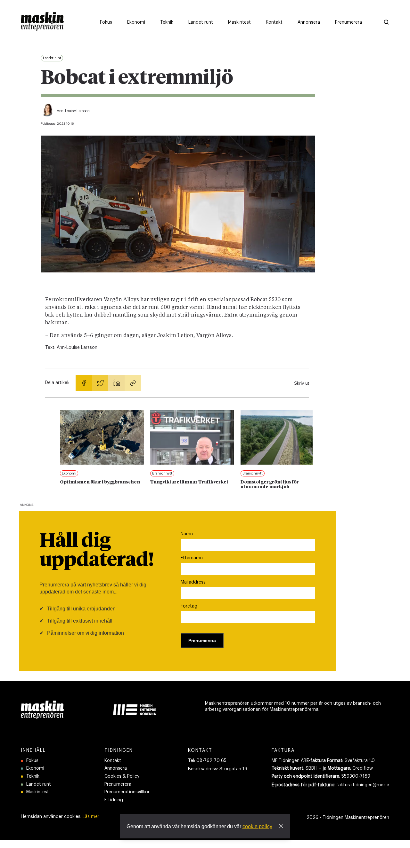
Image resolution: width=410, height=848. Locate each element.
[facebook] (84, 383)
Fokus (32, 760)
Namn (187, 534)
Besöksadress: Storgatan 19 (217, 769)
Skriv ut (301, 383)
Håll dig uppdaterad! (96, 551)
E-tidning (113, 800)
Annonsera (115, 768)
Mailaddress (193, 582)
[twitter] (100, 383)
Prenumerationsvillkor (127, 792)
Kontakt (112, 760)
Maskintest (37, 792)
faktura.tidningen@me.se (362, 785)
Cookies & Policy (121, 776)
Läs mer (91, 816)
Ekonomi (35, 768)
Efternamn (192, 558)
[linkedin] (116, 383)
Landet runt (38, 784)
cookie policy (257, 826)
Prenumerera (117, 784)
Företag (189, 606)
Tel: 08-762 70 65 (207, 760)
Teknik (32, 776)
